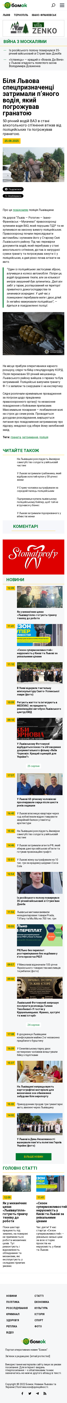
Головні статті (20, 1168)
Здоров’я (12, 1320)
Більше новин (33, 1156)
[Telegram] (37, 1393)
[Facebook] (22, 1393)
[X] (29, 1393)
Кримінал (12, 1314)
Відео (10, 1332)
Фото (38, 1326)
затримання (30, 437)
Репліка (11, 1326)
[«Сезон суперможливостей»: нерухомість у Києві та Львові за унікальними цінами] (50, 1183)
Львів (6, 15)
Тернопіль (21, 15)
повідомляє (20, 210)
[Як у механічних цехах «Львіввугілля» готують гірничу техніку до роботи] (17, 1183)
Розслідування (17, 1308)
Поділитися (15, 189)
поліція (43, 437)
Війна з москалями (25, 41)
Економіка (41, 1302)
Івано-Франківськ (44, 15)
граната (16, 437)
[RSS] (44, 1393)
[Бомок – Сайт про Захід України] (15, 5)
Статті (39, 1295)
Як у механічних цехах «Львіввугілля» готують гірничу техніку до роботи (15, 1212)
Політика (12, 1302)
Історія (39, 1314)
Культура (41, 1308)
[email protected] (40, 1356)
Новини (15, 579)
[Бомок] (33, 1341)
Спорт (38, 1320)
